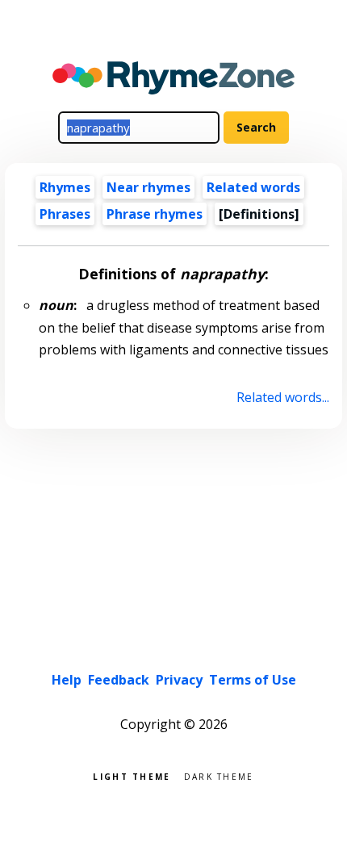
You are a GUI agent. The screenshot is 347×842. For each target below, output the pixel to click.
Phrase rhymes (155, 214)
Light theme (131, 775)
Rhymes (65, 187)
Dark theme (219, 775)
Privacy (179, 680)
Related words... (282, 397)
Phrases (65, 214)
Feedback (118, 680)
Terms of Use (252, 680)
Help (67, 680)
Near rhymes (148, 187)
